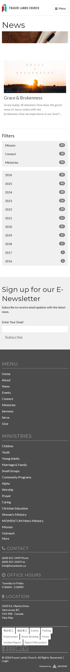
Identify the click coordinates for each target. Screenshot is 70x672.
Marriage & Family (14, 464)
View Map (7, 617)
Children (7, 446)
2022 (34, 209)
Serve (5, 417)
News (6, 386)
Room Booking (30, 636)
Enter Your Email (12, 322)
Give (5, 423)
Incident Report (12, 642)
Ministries (34, 162)
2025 (34, 183)
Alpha (6, 483)
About (6, 380)
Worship (7, 489)
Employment (11, 636)
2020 (34, 226)
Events (6, 392)
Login (5, 660)
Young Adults (11, 458)
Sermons (7, 411)
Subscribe (14, 337)
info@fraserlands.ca (14, 565)
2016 (34, 261)
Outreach (8, 533)
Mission (34, 145)
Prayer (6, 496)
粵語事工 (9, 630)
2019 (34, 235)
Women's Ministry (14, 514)
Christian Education (15, 508)
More (5, 538)
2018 (34, 244)
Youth (6, 452)
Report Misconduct (36, 642)
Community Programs (16, 477)
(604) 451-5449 (11, 558)
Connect (34, 154)
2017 (34, 252)
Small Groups (11, 471)
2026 (34, 175)
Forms (45, 636)
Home (6, 374)
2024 (34, 192)
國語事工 (22, 630)
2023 (34, 201)
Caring (6, 502)
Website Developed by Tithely (35, 665)
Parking (46, 630)
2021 (34, 218)
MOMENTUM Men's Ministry (22, 521)
